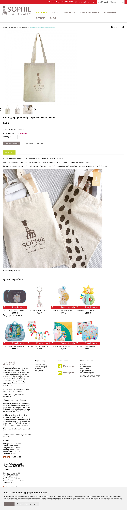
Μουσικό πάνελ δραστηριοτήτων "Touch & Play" (88, 346)
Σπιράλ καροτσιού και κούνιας (39, 346)
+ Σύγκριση (40, 143)
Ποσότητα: (7, 137)
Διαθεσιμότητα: (8, 133)
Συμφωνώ (9, 504)
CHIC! (55, 12)
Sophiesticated (85, 371)
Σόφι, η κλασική (23, 27)
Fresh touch (84, 369)
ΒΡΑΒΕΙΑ (40, 18)
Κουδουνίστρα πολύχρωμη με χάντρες (88, 310)
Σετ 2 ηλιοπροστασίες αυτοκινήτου (15, 310)
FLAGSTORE (110, 12)
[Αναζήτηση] (122, 2)
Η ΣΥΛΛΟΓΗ (42, 12)
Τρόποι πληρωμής (40, 367)
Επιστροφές (38, 369)
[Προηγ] (112, 27)
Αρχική (5, 27)
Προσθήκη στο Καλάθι (11, 143)
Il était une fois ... (86, 367)
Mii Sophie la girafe (87, 373)
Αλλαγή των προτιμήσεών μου (27, 504)
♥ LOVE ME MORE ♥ (89, 12)
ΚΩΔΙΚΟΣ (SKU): (9, 130)
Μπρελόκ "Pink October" (39, 310)
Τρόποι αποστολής (40, 365)
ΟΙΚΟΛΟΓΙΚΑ (69, 12)
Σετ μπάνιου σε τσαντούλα (14, 346)
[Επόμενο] (123, 27)
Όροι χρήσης (38, 371)
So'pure (83, 365)
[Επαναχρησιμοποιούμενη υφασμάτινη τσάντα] (40, 67)
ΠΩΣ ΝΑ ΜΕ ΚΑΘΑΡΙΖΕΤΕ (90, 376)
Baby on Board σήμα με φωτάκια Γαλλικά (63, 310)
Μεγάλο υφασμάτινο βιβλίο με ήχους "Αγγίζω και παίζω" (63, 346)
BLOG (53, 18)
